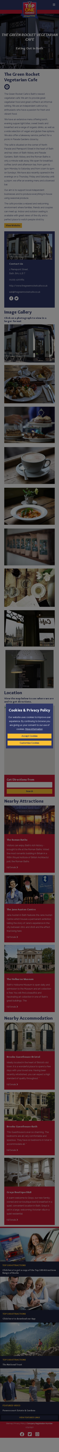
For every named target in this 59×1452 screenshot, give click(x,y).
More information (34, 729)
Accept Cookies (30, 736)
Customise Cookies (29, 743)
